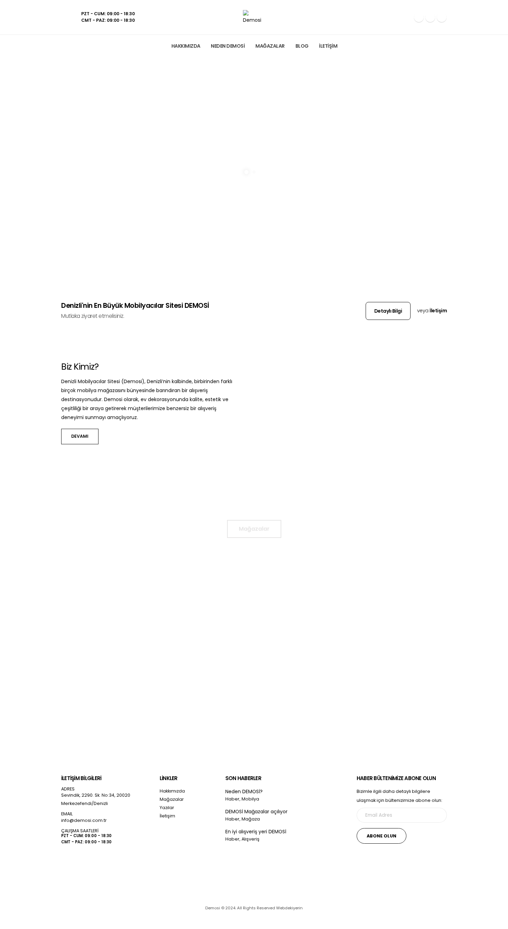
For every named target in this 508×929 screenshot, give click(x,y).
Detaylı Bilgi (388, 310)
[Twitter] (82, 864)
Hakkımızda (185, 45)
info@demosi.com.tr (84, 820)
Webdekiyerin (289, 908)
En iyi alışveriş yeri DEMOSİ (255, 831)
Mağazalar (270, 45)
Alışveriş (251, 839)
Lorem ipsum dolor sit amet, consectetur (110, 656)
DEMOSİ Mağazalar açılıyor (256, 811)
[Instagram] (430, 17)
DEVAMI (79, 436)
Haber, (233, 799)
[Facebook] (419, 17)
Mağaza (251, 819)
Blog (302, 45)
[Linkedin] (441, 17)
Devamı (90, 694)
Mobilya (250, 799)
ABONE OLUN (381, 836)
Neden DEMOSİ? (244, 791)
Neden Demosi (228, 45)
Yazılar (167, 807)
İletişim (328, 45)
